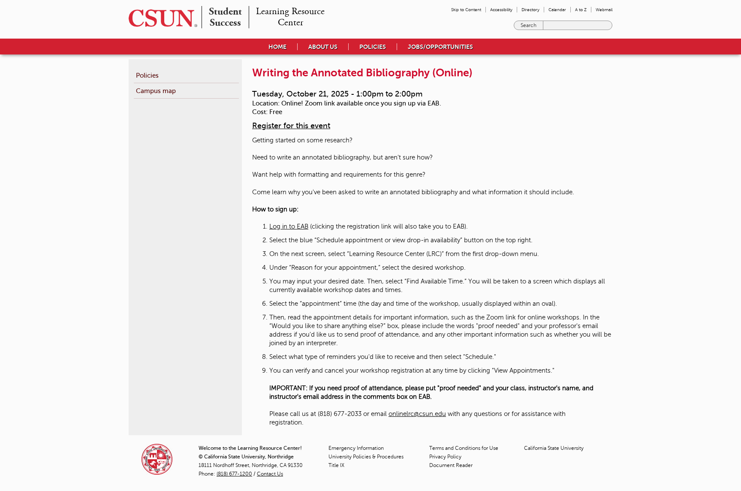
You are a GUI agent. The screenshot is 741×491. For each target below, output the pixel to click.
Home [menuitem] (277, 46)
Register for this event (291, 125)
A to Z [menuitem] (581, 9)
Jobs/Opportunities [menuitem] (440, 46)
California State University (554, 448)
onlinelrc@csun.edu (417, 413)
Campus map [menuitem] (156, 90)
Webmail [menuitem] (604, 9)
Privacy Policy (445, 457)
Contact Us (270, 474)
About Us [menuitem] (322, 46)
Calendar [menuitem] (557, 9)
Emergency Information (356, 448)
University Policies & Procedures (366, 457)
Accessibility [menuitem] (501, 9)
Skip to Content (466, 9)
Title (336, 465)
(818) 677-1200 (234, 474)
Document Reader (451, 465)
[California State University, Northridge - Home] (160, 18)
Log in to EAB (288, 226)
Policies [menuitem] (372, 46)
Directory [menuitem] (530, 9)
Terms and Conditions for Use (463, 448)
